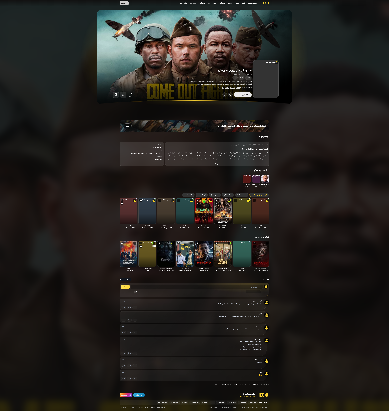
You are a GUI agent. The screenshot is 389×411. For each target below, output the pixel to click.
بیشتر (198, 84)
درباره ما (138, 407)
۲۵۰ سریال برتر (162, 402)
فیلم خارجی (255, 384)
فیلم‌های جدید (262, 237)
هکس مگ (183, 3)
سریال (237, 3)
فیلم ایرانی (242, 402)
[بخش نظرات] (224, 94)
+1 (230, 77)
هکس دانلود (252, 3)
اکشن (248, 77)
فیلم (243, 3)
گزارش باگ (123, 407)
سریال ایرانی (220, 402)
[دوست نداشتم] (123, 93)
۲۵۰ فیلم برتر (175, 402)
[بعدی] (117, 210)
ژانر (209, 3)
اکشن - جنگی (215, 195)
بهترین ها (193, 3)
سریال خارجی (232, 402)
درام (235, 77)
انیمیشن (222, 3)
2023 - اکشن (228, 195)
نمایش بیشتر (217, 164)
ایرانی (230, 3)
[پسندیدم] (115, 93)
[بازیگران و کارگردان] (230, 94)
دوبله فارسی (195, 402)
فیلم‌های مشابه (241, 195)
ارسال (125, 286)
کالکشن (202, 3)
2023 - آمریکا (188, 195)
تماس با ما (131, 407)
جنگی (241, 77)
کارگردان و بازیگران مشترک (259, 195)
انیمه (214, 3)
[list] (194, 181)
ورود (127, 126)
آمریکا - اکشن (201, 195)
